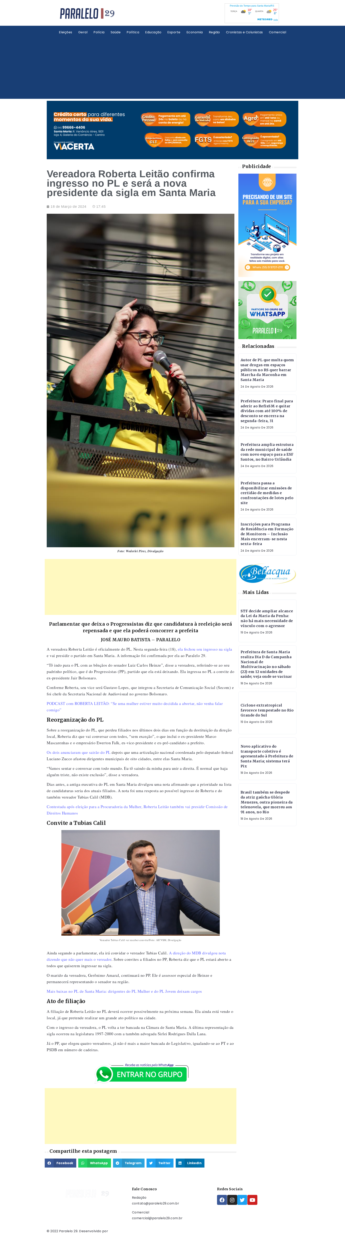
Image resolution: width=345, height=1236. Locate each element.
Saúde (116, 32)
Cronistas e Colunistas (244, 32)
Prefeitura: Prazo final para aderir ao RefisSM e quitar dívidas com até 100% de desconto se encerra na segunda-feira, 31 (267, 411)
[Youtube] (252, 1200)
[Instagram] (232, 1200)
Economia (194, 32)
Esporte (173, 32)
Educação (153, 32)
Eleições (65, 32)
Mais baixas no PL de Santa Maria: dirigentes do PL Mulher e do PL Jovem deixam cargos (124, 991)
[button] (60, 1163)
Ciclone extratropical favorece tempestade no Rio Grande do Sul (267, 710)
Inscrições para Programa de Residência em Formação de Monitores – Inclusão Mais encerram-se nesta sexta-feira (267, 534)
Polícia (99, 32)
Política (133, 32)
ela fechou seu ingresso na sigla (205, 649)
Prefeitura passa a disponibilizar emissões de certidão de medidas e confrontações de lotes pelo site (267, 493)
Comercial (277, 32)
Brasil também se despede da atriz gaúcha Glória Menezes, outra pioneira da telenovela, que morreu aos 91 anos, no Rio (267, 802)
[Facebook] (222, 1200)
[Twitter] (242, 1200)
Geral (83, 32)
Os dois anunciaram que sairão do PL (79, 752)
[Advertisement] (172, 67)
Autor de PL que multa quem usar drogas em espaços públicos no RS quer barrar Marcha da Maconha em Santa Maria (267, 370)
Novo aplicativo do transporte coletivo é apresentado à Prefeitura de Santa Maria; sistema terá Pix (267, 756)
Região (214, 32)
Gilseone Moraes (123, 1231)
